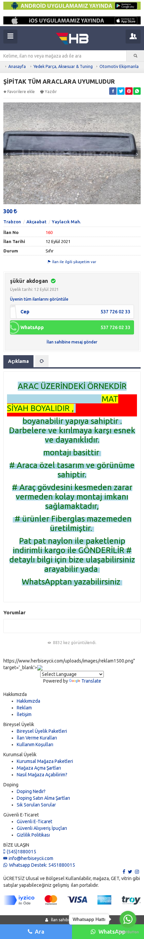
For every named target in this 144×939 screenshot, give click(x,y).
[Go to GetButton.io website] (128, 932)
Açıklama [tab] (18, 361)
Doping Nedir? (31, 791)
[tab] (42, 361)
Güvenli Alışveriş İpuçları (42, 828)
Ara (39, 931)
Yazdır (51, 91)
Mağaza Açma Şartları (39, 768)
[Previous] (6, 154)
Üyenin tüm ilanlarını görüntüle (39, 299)
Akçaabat (36, 221)
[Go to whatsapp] (128, 919)
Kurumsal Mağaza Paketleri (45, 761)
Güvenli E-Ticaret (34, 821)
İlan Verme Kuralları (37, 737)
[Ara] (135, 56)
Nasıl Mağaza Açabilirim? (42, 774)
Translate (91, 681)
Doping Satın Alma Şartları (43, 798)
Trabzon (12, 221)
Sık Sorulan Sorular (36, 804)
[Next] (137, 154)
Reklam (24, 707)
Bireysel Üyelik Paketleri (42, 731)
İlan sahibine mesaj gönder (72, 342)
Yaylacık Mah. (66, 221)
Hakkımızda (28, 701)
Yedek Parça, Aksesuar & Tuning (63, 66)
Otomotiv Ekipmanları (120, 66)
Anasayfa (17, 66)
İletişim (24, 714)
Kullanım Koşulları (35, 744)
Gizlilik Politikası (33, 835)
